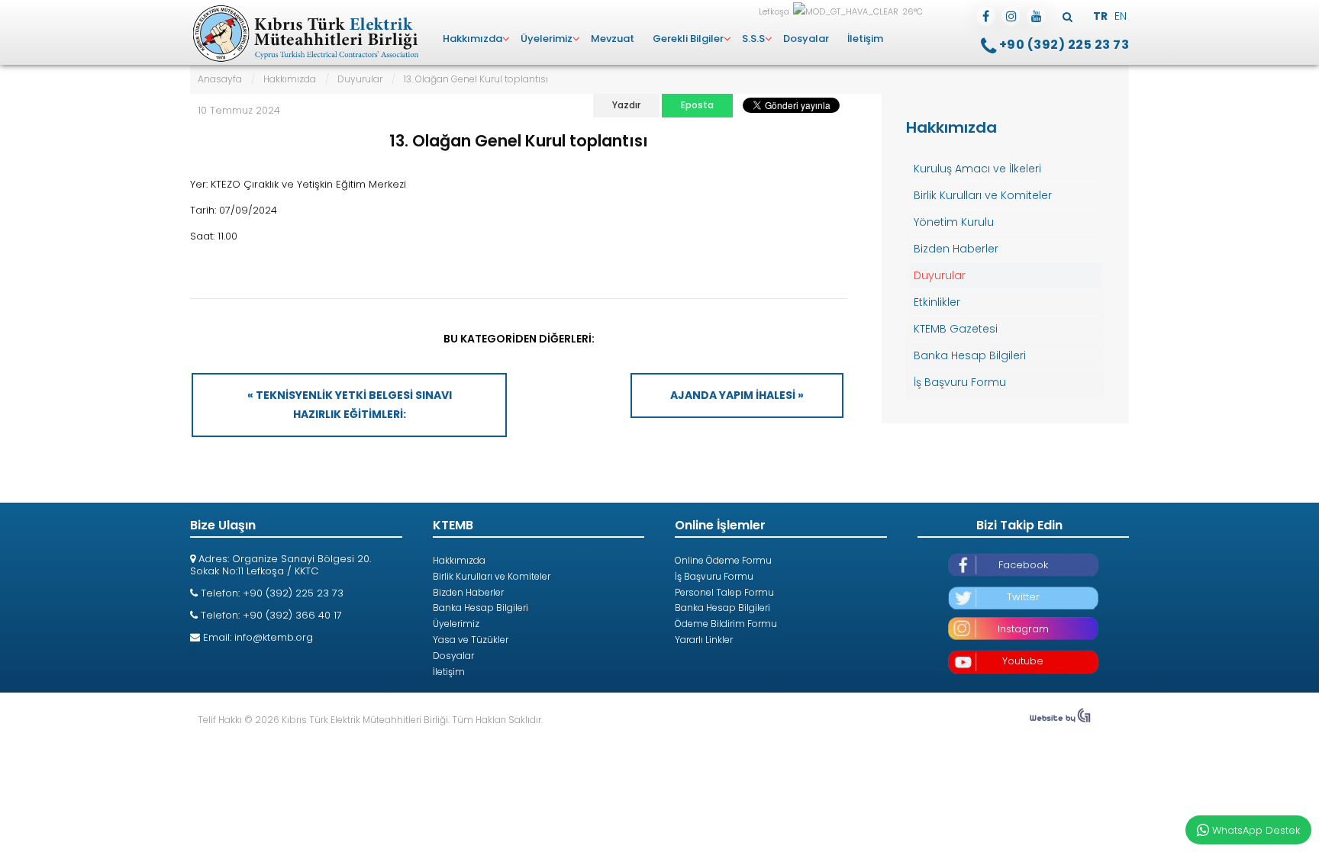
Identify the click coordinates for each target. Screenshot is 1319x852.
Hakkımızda (472, 38)
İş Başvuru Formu (960, 382)
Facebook (1023, 565)
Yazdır (626, 104)
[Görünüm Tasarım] (1060, 719)
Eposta (697, 104)
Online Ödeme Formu (723, 560)
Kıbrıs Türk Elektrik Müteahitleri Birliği (304, 34)
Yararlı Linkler (704, 639)
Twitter (1023, 597)
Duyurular (359, 78)
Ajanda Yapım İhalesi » (737, 395)
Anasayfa (220, 78)
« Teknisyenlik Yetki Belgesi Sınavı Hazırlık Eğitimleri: (349, 404)
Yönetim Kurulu (954, 222)
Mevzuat (612, 38)
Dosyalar (806, 38)
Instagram (1023, 629)
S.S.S (753, 38)
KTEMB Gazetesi (956, 328)
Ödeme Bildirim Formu (726, 623)
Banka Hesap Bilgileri (970, 355)
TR (1101, 16)
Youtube (1022, 661)
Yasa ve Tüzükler (470, 639)
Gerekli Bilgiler (688, 38)
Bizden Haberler (956, 248)
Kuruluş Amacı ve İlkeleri (977, 168)
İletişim (865, 38)
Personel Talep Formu (724, 592)
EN (1120, 16)
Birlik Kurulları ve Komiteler (983, 195)
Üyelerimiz (546, 38)
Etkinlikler (937, 302)
